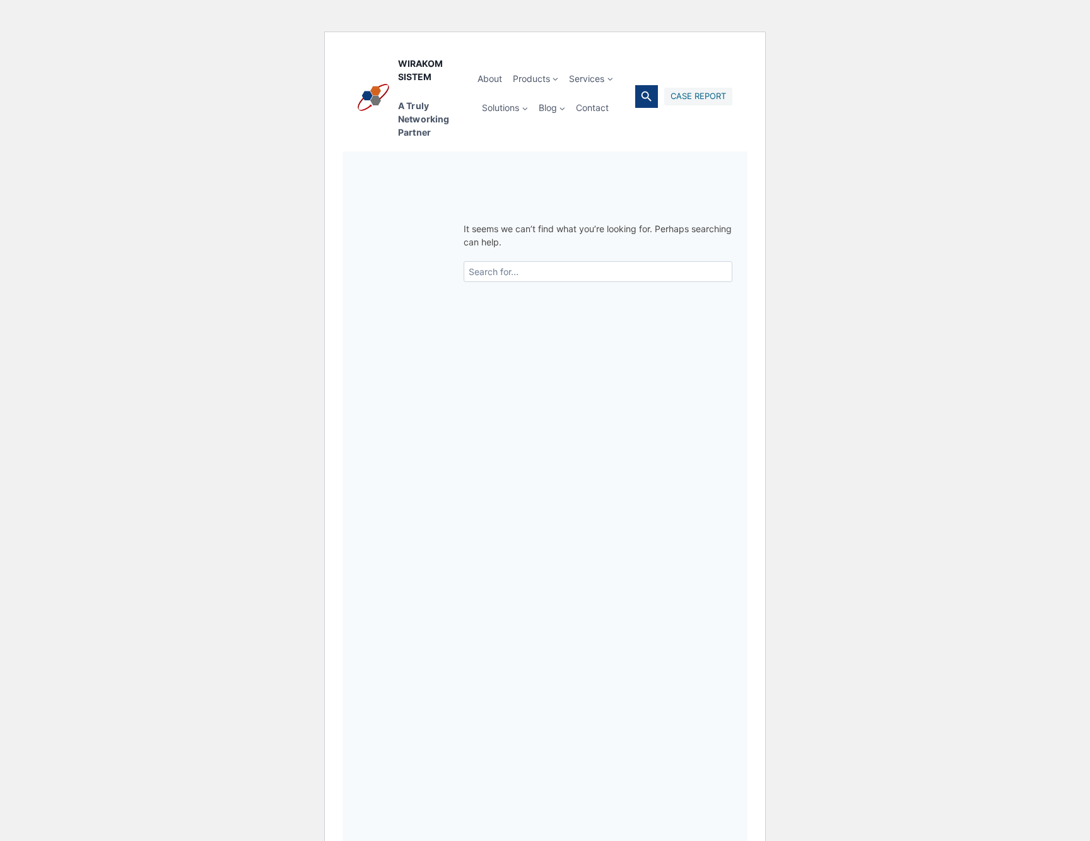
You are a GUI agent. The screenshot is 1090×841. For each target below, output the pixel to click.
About (490, 78)
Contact (592, 107)
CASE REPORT (698, 96)
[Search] (716, 271)
